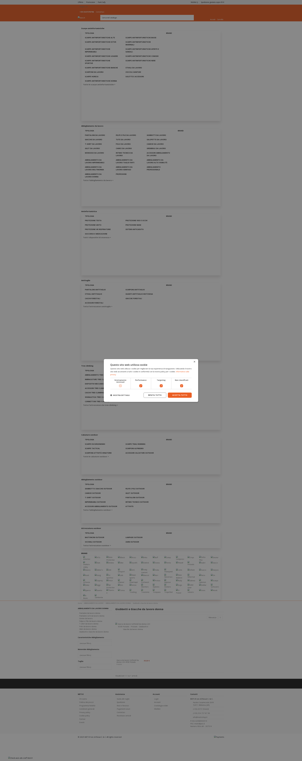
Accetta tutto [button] (179, 395)
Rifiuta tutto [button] (155, 395)
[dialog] (151, 380)
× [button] (194, 362)
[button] (120, 395)
